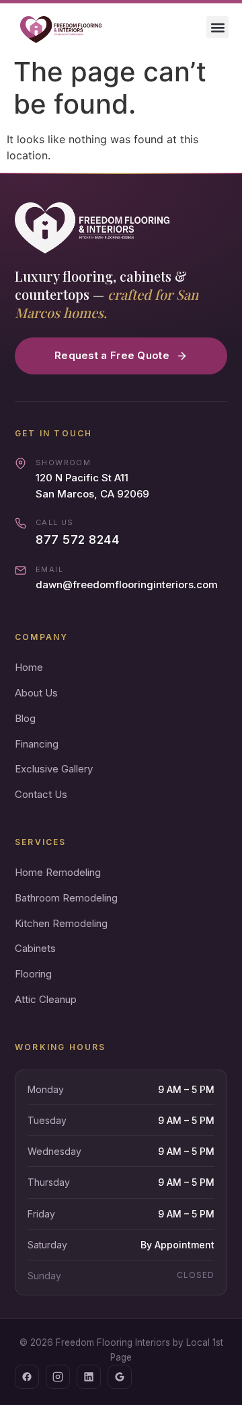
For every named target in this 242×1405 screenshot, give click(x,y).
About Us (36, 692)
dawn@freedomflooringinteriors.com (127, 584)
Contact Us (41, 794)
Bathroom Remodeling (66, 897)
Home (29, 667)
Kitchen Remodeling (61, 923)
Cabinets (35, 948)
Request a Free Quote (111, 355)
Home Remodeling (58, 872)
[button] (217, 27)
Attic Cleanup (46, 999)
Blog (25, 718)
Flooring (33, 973)
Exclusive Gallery (54, 768)
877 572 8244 (77, 539)
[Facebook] (27, 1377)
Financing (36, 743)
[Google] (120, 1377)
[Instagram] (58, 1377)
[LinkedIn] (89, 1377)
